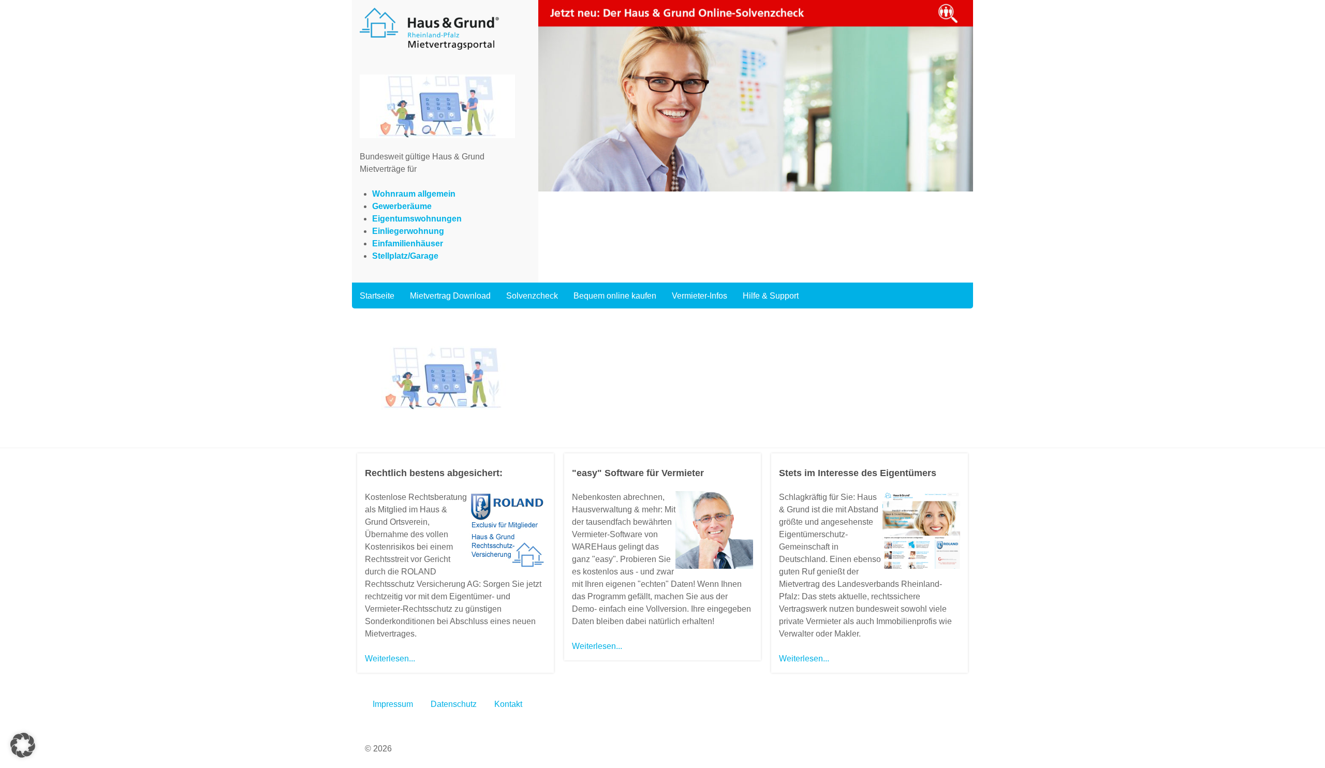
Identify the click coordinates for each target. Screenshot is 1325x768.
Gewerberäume (402, 206)
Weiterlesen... (390, 658)
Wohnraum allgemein (413, 193)
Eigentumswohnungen (417, 218)
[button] (23, 745)
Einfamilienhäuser (407, 243)
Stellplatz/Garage (405, 256)
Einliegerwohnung (408, 231)
